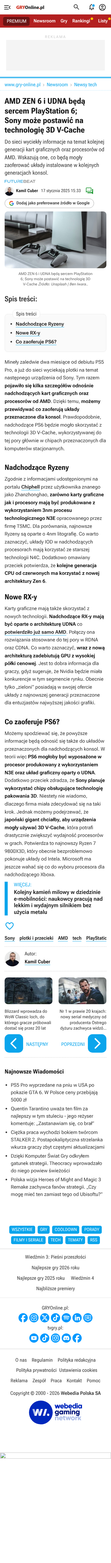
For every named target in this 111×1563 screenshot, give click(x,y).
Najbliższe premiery (55, 1288)
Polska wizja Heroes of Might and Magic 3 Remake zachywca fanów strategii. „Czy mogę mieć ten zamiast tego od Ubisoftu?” (57, 1187)
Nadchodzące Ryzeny (40, 324)
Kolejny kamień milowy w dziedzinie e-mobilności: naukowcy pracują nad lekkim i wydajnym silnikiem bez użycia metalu (58, 902)
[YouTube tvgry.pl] (34, 1338)
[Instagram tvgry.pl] (55, 1338)
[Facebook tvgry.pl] (77, 1338)
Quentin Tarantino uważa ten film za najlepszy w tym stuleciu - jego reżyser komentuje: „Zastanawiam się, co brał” (52, 1116)
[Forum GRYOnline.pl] (87, 1317)
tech (76, 938)
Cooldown (66, 1229)
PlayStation (97, 938)
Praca (56, 1380)
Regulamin (42, 1360)
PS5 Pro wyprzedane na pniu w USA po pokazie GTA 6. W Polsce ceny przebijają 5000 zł (54, 1092)
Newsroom (45, 21)
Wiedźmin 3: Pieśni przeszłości (55, 1257)
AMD (63, 938)
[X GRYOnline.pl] (44, 1317)
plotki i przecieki (36, 938)
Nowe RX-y (28, 333)
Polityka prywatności (36, 1370)
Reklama (18, 1380)
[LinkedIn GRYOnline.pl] (77, 1317)
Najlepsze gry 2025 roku (41, 1278)
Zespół (39, 1380)
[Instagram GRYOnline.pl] (34, 1317)
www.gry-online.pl (22, 84)
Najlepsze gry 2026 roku (55, 1268)
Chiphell (30, 487)
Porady (91, 1229)
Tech (56, 1240)
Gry (63, 21)
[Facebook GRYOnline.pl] (23, 1317)
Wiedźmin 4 (82, 1278)
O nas (21, 1360)
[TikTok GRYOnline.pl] (55, 1317)
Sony (10, 938)
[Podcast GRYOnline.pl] (66, 1317)
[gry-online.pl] (30, 7)
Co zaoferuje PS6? (36, 342)
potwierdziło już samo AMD (35, 632)
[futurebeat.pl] (20, 181)
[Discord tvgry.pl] (66, 1338)
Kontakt (74, 1380)
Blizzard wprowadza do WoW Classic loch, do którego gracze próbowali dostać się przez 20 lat (28, 1015)
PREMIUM (17, 21)
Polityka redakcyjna (77, 1360)
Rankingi (81, 21)
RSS (93, 1240)
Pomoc (93, 1380)
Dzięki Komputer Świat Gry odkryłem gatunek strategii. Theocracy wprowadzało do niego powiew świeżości (56, 1163)
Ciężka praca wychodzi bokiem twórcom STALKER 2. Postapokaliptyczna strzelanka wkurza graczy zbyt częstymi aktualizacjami (58, 1139)
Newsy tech (85, 84)
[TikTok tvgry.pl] (44, 1338)
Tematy (75, 1240)
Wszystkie (22, 1229)
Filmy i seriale (28, 1240)
